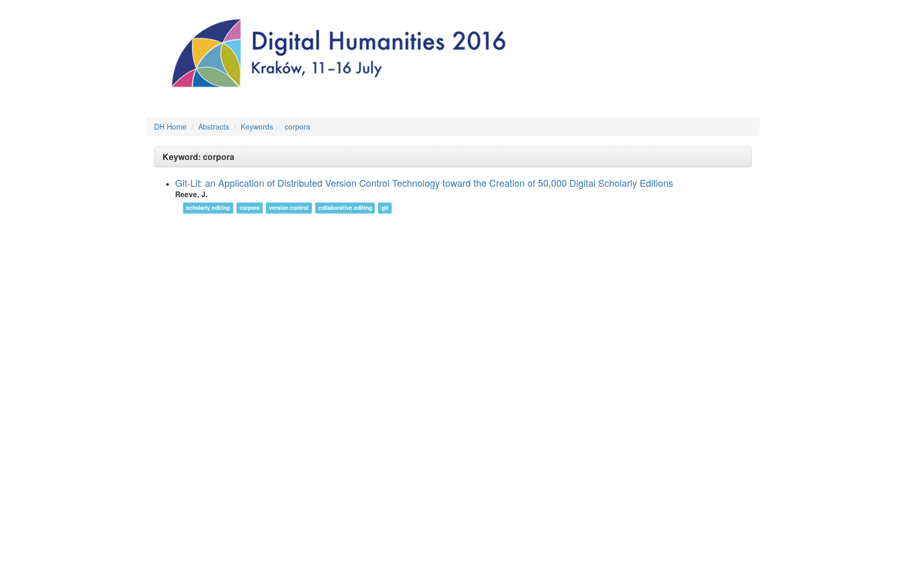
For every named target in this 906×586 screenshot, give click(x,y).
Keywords (257, 126)
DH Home (170, 126)
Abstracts (213, 126)
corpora (297, 126)
